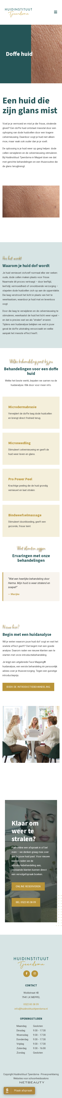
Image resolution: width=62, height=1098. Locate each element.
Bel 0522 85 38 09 (26, 902)
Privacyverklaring (50, 1074)
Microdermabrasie (22, 407)
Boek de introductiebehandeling (28, 686)
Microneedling (19, 443)
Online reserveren (28, 886)
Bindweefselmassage (24, 515)
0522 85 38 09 (31, 1004)
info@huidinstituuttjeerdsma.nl (31, 1008)
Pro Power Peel (20, 479)
